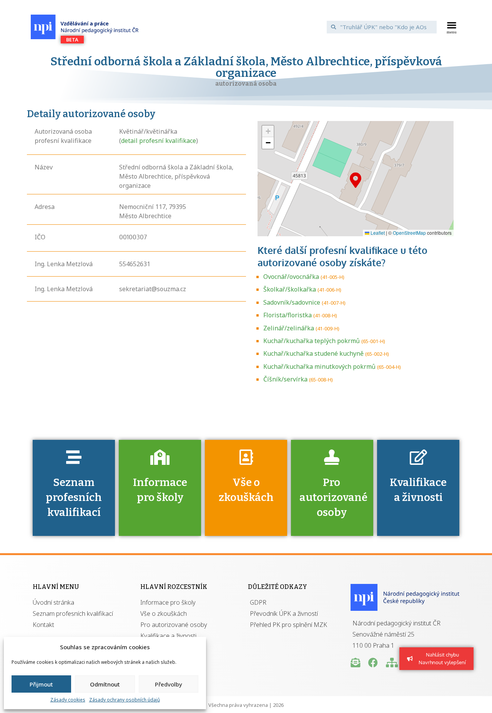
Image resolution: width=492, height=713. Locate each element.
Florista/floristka (287, 315)
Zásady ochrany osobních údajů (124, 699)
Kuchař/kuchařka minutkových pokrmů (319, 366)
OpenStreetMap (409, 232)
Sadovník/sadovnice (291, 302)
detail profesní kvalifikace (158, 140)
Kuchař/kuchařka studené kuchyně (313, 353)
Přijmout (41, 684)
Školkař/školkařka (289, 289)
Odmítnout (105, 684)
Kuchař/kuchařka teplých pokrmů (311, 341)
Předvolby (168, 684)
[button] (451, 26)
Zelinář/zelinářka (288, 328)
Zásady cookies (67, 699)
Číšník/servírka (285, 379)
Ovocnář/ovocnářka (291, 276)
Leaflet (377, 232)
